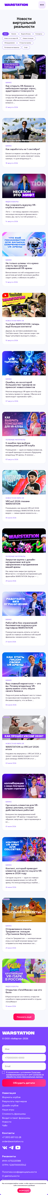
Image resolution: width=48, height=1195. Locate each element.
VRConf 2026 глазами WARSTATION (18, 502)
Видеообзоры (26, 34)
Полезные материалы (11, 47)
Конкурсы (38, 34)
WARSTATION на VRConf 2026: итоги (22, 748)
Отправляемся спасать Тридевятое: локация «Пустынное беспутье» (18, 931)
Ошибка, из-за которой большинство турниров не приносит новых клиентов (20, 385)
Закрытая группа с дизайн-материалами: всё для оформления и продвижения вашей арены (22, 563)
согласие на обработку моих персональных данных (25, 1075)
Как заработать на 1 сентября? (23, 149)
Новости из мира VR (11, 38)
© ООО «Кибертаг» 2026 (15, 1038)
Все (5, 34)
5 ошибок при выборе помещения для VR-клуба (20, 444)
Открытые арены (25, 43)
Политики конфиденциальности (23, 1073)
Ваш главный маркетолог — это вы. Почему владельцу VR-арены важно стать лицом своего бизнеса (23, 687)
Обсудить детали (24, 1082)
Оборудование (9, 43)
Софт (26, 47)
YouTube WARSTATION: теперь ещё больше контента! (22, 325)
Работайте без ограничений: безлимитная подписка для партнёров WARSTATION (22, 625)
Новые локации (28, 38)
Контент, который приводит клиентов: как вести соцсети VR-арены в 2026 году (24, 871)
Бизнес (13, 34)
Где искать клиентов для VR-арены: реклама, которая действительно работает (22, 808)
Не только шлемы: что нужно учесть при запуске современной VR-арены (22, 266)
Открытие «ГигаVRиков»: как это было (24, 991)
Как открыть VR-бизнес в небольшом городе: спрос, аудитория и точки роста (21, 88)
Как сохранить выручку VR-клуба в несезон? (21, 206)
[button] (42, 5)
